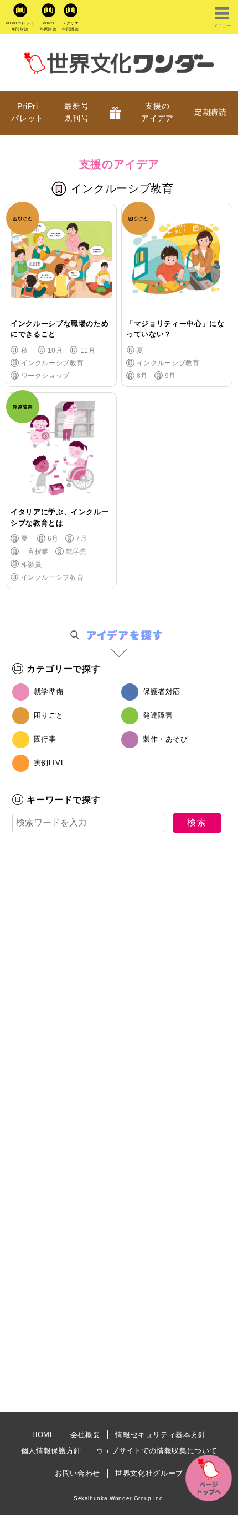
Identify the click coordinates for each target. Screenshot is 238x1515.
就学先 (76, 551)
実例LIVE (50, 763)
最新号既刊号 (76, 112)
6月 (53, 539)
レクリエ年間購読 (70, 26)
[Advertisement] (119, 1008)
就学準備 (49, 691)
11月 (87, 350)
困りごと (49, 715)
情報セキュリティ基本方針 (160, 1434)
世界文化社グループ (149, 1473)
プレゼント (115, 113)
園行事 (45, 739)
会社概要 (85, 1434)
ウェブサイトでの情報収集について (156, 1450)
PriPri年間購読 (48, 26)
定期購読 (210, 112)
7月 (81, 539)
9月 (170, 376)
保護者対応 (161, 691)
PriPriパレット (27, 112)
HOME (43, 1434)
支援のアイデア (157, 112)
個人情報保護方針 (51, 1450)
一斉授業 (35, 551)
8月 (142, 376)
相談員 (31, 565)
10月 (55, 350)
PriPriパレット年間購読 (20, 26)
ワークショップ (45, 376)
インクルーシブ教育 (52, 363)
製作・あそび (165, 739)
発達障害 (158, 715)
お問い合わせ (77, 1473)
